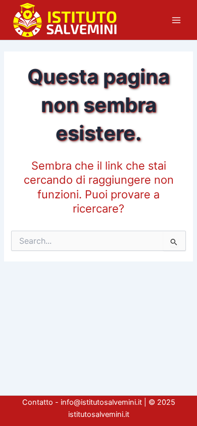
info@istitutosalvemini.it (101, 402)
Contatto (37, 402)
